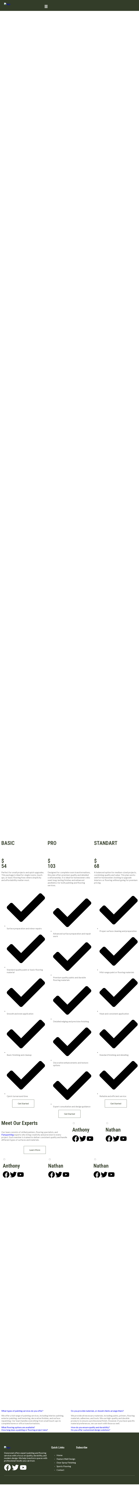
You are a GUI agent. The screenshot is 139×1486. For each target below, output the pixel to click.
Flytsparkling (7, 1134)
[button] (89, 7)
